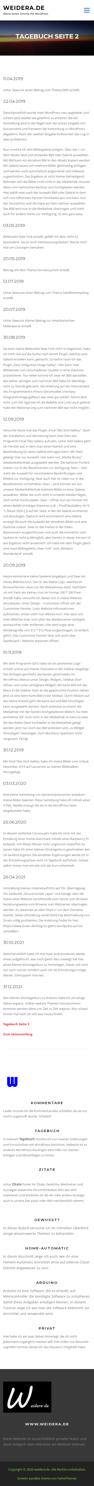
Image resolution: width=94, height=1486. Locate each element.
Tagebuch (27, 1139)
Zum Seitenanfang (17, 1034)
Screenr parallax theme (33, 1478)
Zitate (17, 1184)
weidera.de (24, 7)
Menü (86, 10)
